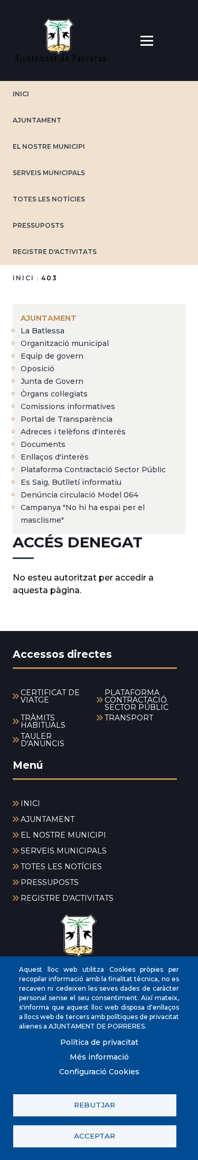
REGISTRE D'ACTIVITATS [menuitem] (67, 898)
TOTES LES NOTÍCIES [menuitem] (61, 866)
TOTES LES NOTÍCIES (49, 199)
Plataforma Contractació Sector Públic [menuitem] (93, 469)
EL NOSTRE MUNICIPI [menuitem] (63, 835)
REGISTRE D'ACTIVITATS (55, 252)
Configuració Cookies (99, 1071)
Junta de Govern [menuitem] (52, 381)
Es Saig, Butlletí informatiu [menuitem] (71, 482)
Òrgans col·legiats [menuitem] (54, 394)
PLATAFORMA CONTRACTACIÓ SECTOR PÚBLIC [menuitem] (136, 700)
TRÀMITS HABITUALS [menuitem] (43, 721)
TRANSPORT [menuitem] (129, 717)
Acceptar (94, 1136)
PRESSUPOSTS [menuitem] (50, 882)
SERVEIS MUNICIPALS (49, 173)
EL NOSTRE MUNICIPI (49, 146)
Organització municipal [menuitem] (65, 343)
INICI (21, 94)
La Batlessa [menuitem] (42, 330)
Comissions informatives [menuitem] (68, 406)
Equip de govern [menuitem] (52, 356)
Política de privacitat (99, 1042)
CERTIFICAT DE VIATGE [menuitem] (50, 696)
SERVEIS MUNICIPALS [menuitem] (64, 850)
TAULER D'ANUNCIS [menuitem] (42, 739)
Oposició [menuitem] (37, 368)
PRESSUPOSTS (38, 225)
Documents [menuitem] (43, 444)
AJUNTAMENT (37, 120)
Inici (23, 278)
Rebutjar (94, 1105)
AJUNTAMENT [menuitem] (49, 318)
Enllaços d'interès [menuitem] (55, 457)
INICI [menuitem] (30, 803)
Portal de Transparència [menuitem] (66, 419)
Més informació (99, 1057)
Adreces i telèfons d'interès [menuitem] (73, 431)
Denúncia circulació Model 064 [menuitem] (79, 495)
